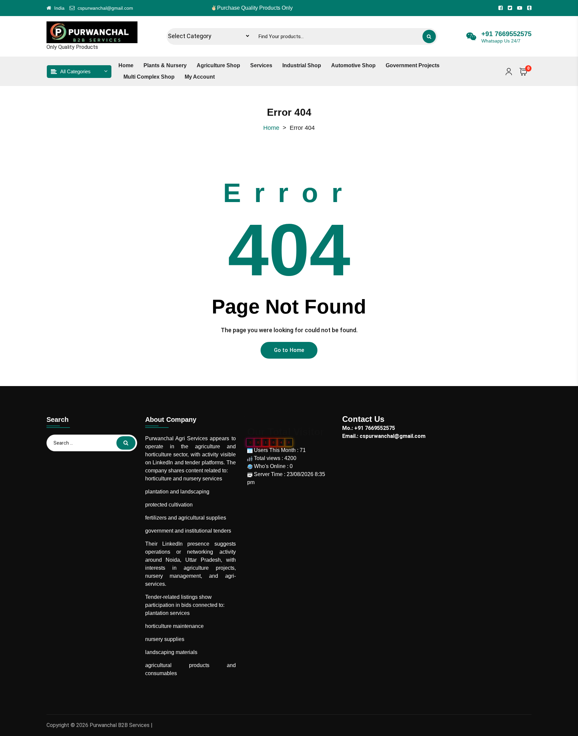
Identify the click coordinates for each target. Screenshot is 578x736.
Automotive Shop (353, 65)
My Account (200, 77)
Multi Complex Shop (149, 77)
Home (125, 65)
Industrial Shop (301, 65)
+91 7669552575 (506, 33)
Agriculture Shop (218, 65)
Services (261, 65)
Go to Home (289, 350)
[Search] (429, 36)
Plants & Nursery (165, 65)
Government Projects (413, 65)
